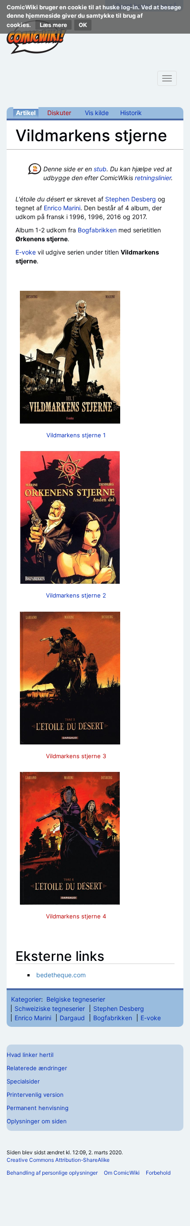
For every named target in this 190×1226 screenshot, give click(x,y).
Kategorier (26, 999)
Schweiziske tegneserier (50, 1008)
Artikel (26, 112)
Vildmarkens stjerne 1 (76, 435)
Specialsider (23, 1081)
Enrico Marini (62, 208)
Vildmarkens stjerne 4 (76, 916)
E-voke (25, 252)
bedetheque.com (61, 975)
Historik (131, 112)
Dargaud (72, 1018)
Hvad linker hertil (30, 1054)
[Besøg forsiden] (37, 37)
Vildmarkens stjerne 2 (76, 595)
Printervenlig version (35, 1094)
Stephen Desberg (130, 199)
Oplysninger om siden (37, 1121)
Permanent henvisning (37, 1107)
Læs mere (53, 24)
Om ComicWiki (122, 1172)
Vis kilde (97, 112)
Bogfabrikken (97, 230)
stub (100, 169)
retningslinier (153, 177)
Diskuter (59, 112)
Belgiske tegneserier (75, 999)
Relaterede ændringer (37, 1068)
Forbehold (158, 1172)
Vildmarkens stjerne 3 (76, 756)
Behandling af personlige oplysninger (52, 1172)
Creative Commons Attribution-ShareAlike (58, 1160)
